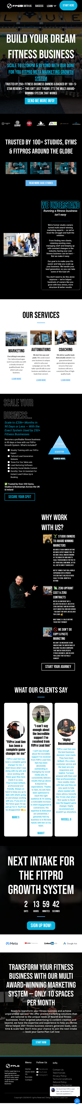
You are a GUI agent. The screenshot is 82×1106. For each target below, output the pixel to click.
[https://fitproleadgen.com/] (15, 5)
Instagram (43, 1075)
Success (28, 1077)
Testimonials (59, 1073)
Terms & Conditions (62, 1079)
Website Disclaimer (62, 1085)
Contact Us (58, 1070)
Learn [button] (50, 6)
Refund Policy (59, 1082)
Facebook (43, 1069)
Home (28, 1069)
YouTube (43, 1072)
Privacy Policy (59, 1076)
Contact (28, 1080)
